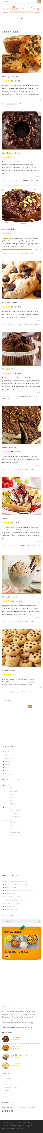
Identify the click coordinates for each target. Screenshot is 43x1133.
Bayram (13, 823)
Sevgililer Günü (15, 832)
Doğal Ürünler (9, 758)
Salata (7, 767)
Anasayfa (8, 1078)
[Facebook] (7, 1111)
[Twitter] (5, 1111)
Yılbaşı (12, 835)
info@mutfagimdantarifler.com (22, 1027)
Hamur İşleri (14, 791)
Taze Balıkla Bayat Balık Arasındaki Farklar (19, 897)
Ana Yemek (8, 752)
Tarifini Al (38, 100)
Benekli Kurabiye (9, 670)
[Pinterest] (9, 1111)
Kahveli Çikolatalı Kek (11, 153)
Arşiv (6, 1081)
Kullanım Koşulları (10, 1094)
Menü (22, 19)
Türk (21, 104)
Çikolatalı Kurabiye (10, 302)
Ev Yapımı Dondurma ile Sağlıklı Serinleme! (19, 890)
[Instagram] (11, 1111)
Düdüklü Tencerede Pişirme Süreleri (17, 884)
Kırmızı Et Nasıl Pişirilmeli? (13, 903)
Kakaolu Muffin (8, 369)
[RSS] (3, 1111)
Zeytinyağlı (8, 774)
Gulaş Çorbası (16, 1037)
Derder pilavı (15, 1046)
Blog (6, 1084)
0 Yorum (6, 398)
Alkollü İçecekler (15, 810)
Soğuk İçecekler (15, 816)
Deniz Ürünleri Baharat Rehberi (15, 881)
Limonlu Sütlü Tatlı (17, 1064)
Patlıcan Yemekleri (11, 894)
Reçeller (13, 804)
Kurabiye (13, 797)
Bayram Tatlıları (10, 887)
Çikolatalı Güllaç (9, 229)
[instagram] (10, 1)
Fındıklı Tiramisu (9, 447)
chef (31, 104)
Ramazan (13, 829)
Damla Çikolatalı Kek (10, 76)
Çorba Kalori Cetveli (11, 1087)
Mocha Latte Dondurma (11, 597)
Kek (11, 794)
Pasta (12, 801)
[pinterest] (5, 1)
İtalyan (21, 469)
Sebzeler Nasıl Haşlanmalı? (14, 900)
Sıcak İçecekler (15, 813)
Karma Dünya (24, 180)
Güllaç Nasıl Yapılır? (11, 909)
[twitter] (7, 1)
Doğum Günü (14, 826)
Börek (12, 788)
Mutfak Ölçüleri (10, 906)
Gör (6, 956)
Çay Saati (8, 785)
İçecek (7, 807)
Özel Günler (9, 820)
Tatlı (6, 771)
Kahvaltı (7, 761)
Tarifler (7, 1097)
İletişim (7, 1091)
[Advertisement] (21, 726)
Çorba (7, 755)
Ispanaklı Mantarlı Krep (19, 1055)
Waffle (4, 518)
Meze (7, 764)
